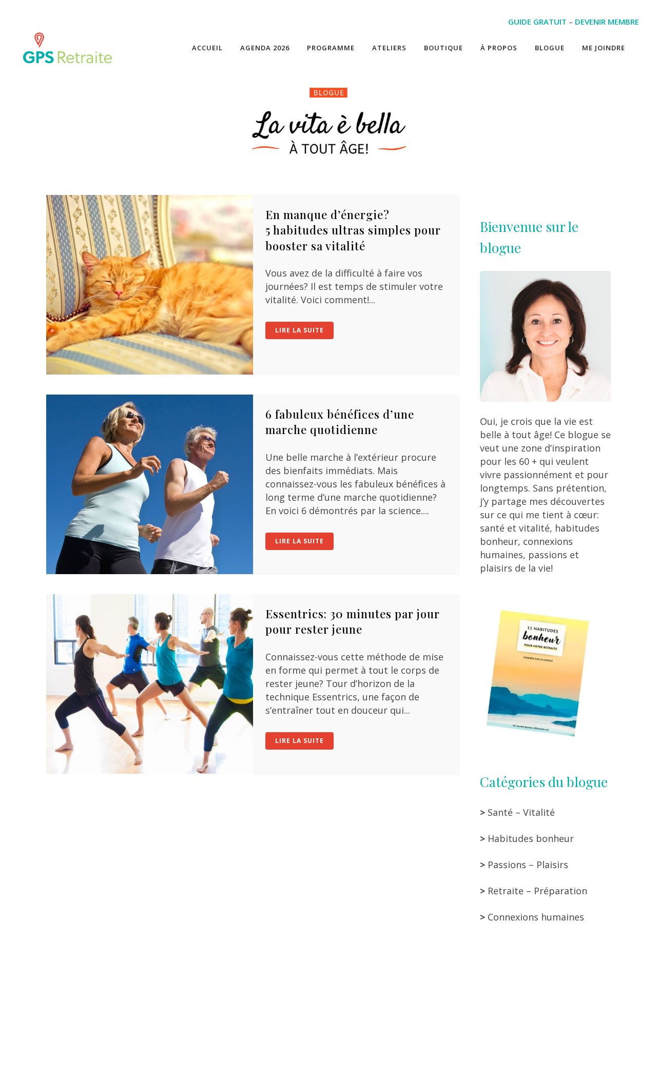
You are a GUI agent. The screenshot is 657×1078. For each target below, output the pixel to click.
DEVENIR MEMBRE (607, 21)
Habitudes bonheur (531, 838)
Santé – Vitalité (521, 812)
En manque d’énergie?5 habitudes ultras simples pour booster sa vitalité (353, 230)
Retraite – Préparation (537, 891)
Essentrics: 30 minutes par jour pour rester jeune (352, 621)
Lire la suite (299, 330)
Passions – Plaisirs (528, 864)
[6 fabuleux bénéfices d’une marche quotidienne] (149, 484)
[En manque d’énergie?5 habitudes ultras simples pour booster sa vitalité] (149, 285)
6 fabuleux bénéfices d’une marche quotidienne (339, 421)
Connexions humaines (536, 917)
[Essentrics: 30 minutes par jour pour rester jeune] (149, 684)
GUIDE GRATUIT (537, 21)
